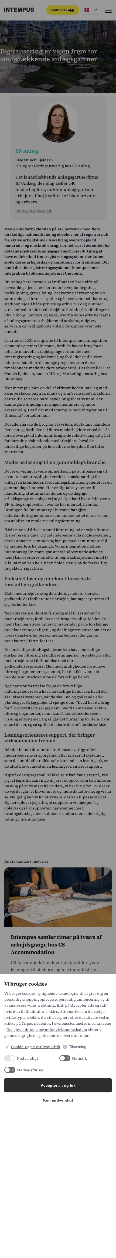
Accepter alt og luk (58, 1085)
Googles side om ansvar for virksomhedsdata (46, 1029)
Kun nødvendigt (58, 1100)
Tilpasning (77, 1047)
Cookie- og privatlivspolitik (35, 1047)
